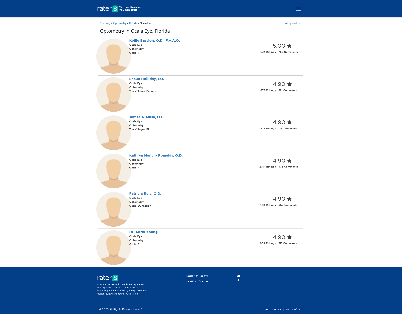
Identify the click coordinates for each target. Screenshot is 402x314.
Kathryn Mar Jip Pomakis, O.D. (156, 155)
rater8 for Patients (197, 276)
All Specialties (293, 23)
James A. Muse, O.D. (147, 117)
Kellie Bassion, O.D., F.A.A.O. (154, 40)
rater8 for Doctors (197, 281)
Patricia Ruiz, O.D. (145, 193)
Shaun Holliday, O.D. (147, 79)
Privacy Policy (273, 309)
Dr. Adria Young (143, 232)
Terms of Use (294, 309)
